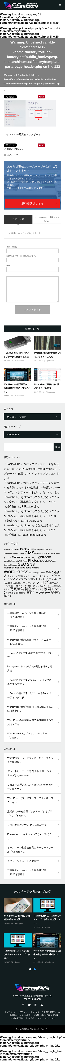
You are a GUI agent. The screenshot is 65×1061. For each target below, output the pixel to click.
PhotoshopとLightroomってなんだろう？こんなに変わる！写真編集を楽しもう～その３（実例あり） (32, 516)
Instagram (19, 923)
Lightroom (50, 361)
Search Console (10, 565)
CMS (30, 552)
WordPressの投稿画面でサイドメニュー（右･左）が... (29, 641)
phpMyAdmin (50, 561)
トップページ (10, 1012)
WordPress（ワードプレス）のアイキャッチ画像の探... (30, 759)
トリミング (43, 579)
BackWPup (27, 549)
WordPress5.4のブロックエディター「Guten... (27, 735)
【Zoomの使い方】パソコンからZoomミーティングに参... (29, 695)
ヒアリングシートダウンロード (31, 1012)
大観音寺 (39, 589)
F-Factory (18, 149)
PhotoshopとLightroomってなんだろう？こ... (29, 836)
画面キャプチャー (38, 592)
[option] (33, 931)
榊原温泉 (11, 593)
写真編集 (17, 589)
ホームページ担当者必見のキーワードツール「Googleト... (30, 849)
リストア (31, 586)
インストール (29, 576)
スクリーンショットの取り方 (23, 861)
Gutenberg (18, 557)
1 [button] (30, 969)
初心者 (30, 589)
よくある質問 (25, 1015)
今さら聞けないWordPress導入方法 (26, 825)
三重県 (55, 585)
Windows (35, 568)
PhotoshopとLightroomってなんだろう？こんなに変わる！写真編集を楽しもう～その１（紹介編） (32, 502)
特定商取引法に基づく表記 (23, 1018)
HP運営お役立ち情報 (42, 1015)
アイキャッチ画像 (15, 576)
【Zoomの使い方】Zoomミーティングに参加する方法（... (29, 682)
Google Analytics (44, 553)
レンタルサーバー (43, 586)
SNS (31, 564)
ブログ (42, 582)
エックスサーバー (43, 576)
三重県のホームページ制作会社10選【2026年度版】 (26, 614)
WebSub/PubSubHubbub (17, 567)
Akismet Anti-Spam (11, 549)
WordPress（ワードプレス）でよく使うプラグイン (30, 800)
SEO (22, 564)
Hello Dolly (30, 557)
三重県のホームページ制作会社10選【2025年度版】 (26, 628)
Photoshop (50, 392)
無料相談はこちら (32, 203)
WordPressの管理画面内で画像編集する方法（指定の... (30, 708)
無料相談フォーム (53, 1012)
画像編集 (21, 592)
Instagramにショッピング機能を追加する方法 (29, 668)
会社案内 (13, 1015)
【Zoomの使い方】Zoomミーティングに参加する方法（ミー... (47, 919)
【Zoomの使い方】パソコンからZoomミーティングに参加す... (17, 954)
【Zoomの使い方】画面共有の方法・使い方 (30, 655)
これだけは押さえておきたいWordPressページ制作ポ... (30, 786)
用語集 (55, 1015)
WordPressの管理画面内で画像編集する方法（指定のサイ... (17, 388)
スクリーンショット (27, 578)
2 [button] (35, 969)
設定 (9, 596)
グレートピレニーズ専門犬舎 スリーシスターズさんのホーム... (29, 773)
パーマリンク (27, 582)
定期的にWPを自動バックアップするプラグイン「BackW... (29, 813)
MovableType (9, 561)
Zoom (47, 927)
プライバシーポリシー (46, 1018)
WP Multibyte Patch (37, 573)
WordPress (19, 361)
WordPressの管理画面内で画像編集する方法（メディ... (30, 722)
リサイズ (23, 586)
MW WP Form (21, 561)
